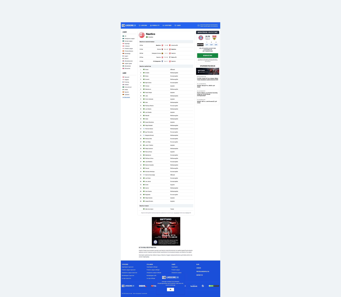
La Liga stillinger (151, 278)
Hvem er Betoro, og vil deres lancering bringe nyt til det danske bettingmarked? (207, 94)
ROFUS (187, 212)
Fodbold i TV (155, 25)
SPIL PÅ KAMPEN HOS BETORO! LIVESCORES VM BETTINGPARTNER (207, 50)
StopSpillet (176, 212)
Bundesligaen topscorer (128, 275)
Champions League (176, 272)
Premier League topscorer (129, 269)
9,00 (216, 44)
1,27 (207, 44)
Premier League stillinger (153, 269)
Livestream (168, 25)
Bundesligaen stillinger (152, 275)
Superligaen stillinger (152, 267)
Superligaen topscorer (127, 267)
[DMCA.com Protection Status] (214, 286)
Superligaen (175, 267)
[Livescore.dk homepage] (129, 25)
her (174, 285)
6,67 (211, 44)
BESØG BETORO (207, 56)
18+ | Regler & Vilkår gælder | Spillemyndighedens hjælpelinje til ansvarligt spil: (207, 60)
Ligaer (179, 25)
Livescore (144, 25)
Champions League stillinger (154, 272)
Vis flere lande (126, 97)
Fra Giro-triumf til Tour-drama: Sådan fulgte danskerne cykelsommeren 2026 (207, 79)
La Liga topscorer (126, 278)
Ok (170, 290)
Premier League (176, 269)
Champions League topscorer (129, 272)
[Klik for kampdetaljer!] (166, 45)
